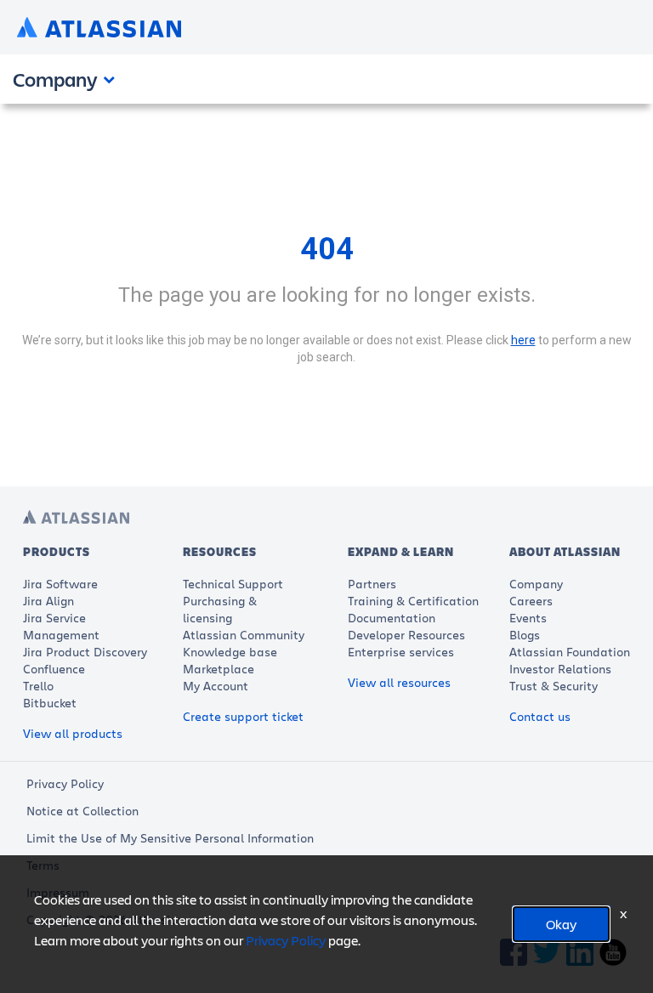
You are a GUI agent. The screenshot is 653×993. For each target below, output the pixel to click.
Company (536, 584)
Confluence (54, 669)
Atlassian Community (243, 635)
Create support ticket (243, 716)
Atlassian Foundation (569, 652)
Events (528, 618)
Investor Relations (560, 669)
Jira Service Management (61, 626)
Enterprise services (401, 652)
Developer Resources (406, 635)
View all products (72, 733)
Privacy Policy (65, 783)
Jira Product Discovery (85, 652)
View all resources (399, 682)
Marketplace (218, 669)
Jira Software (60, 584)
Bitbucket (50, 703)
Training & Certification (413, 601)
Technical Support (233, 584)
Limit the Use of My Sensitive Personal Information (170, 838)
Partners (372, 584)
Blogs (524, 635)
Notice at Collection (82, 811)
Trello (38, 686)
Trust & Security (553, 686)
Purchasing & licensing (220, 609)
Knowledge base (230, 652)
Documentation (391, 618)
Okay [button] (561, 924)
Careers (531, 601)
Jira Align (48, 601)
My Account (215, 686)
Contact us (540, 716)
